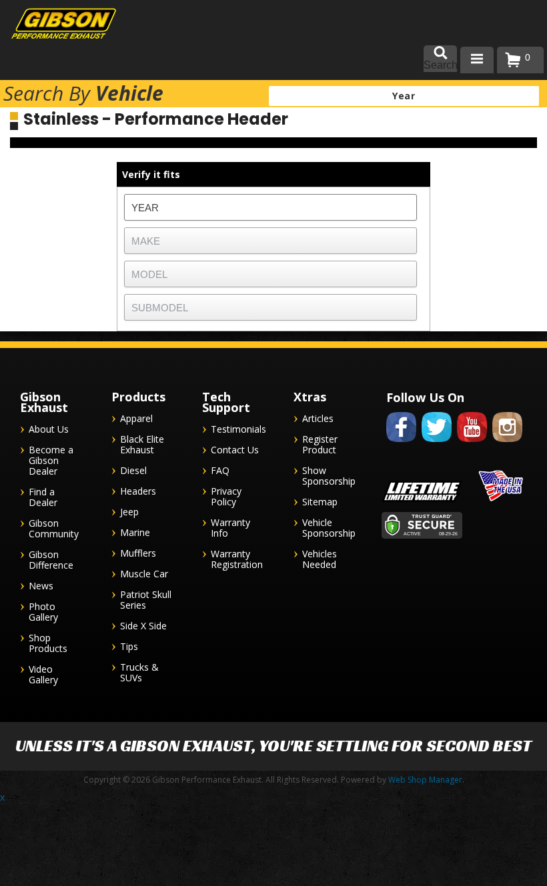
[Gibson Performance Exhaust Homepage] (53, 25)
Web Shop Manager (425, 779)
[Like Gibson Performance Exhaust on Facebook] (401, 444)
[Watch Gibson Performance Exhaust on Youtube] (472, 444)
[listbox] (270, 207)
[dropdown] (477, 60)
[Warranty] (422, 501)
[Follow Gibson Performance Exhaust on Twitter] (437, 444)
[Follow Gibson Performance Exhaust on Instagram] (507, 444)
